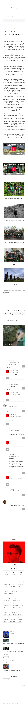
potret (5, 584)
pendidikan (10, 602)
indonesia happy (11, 621)
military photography (17, 609)
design (16, 591)
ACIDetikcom (15, 605)
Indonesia (13, 607)
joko (10, 428)
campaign (11, 593)
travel (9, 584)
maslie (11, 501)
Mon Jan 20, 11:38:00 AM (14, 503)
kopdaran (6, 589)
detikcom (22, 591)
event (14, 584)
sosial (21, 582)
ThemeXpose (15, 703)
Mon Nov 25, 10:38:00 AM (14, 456)
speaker (14, 598)
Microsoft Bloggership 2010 (15, 589)
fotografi (6, 582)
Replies (8, 367)
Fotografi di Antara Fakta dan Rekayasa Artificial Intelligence (14, 652)
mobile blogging (7, 596)
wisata (12, 591)
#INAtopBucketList (7, 605)
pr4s (10, 404)
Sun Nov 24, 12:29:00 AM (14, 384)
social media (6, 591)
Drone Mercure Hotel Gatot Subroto (11, 660)
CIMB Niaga (6, 619)
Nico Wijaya (15, 370)
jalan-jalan (16, 582)
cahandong (15, 600)
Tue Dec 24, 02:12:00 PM (14, 490)
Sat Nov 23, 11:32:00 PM (16, 372)
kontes (10, 609)
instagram (21, 574)
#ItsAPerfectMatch (7, 614)
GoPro (21, 605)
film (14, 28)
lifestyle (5, 598)
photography (20, 584)
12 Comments (7, 310)
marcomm (19, 621)
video (11, 582)
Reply (24, 366)
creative (17, 596)
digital (5, 621)
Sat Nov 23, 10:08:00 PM (14, 362)
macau (5, 602)
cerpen (20, 600)
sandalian (12, 454)
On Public (19, 607)
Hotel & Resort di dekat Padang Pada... (11, 343)
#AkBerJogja (6, 612)
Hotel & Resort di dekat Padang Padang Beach (13, 643)
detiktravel (20, 619)
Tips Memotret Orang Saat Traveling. (11, 670)
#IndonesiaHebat (14, 612)
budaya (5, 609)
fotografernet (12, 586)
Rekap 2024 (12, 631)
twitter (13, 574)
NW (14, 8)
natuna (5, 623)
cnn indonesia (13, 619)
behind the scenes (7, 600)
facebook (6, 574)
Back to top (21, 705)
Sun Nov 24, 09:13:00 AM (14, 406)
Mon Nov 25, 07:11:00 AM (14, 430)
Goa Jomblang (7, 607)
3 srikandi (6, 616)
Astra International (14, 616)
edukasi (5, 593)
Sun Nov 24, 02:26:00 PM (16, 394)
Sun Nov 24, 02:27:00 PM (16, 416)
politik (16, 602)
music (10, 598)
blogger (19, 586)
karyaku (5, 586)
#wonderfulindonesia (17, 614)
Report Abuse (14, 690)
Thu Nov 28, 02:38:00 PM (16, 443)
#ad (13, 596)
